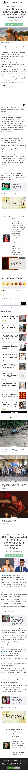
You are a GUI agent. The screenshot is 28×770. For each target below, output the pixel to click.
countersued (23, 677)
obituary (13, 175)
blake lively (19, 730)
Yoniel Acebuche (14, 20)
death (18, 216)
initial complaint (9, 658)
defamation (14, 733)
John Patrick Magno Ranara (14, 551)
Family (20, 6)
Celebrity (8, 6)
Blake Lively (4, 575)
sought (16, 591)
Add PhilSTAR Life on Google (13, 24)
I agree (10, 767)
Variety (9, 582)
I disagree (17, 767)
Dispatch (14, 6)
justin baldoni (17, 731)
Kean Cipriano (5, 47)
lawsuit (8, 731)
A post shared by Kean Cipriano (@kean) (14, 103)
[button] (24, 2)
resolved (3, 651)
